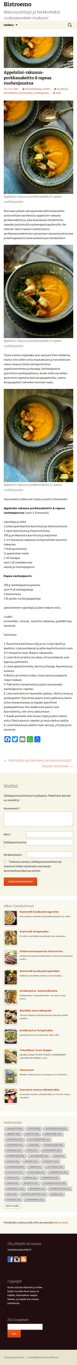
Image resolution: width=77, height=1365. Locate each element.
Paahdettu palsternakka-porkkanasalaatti (37, 760)
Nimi (8, 834)
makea (35, 1167)
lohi (34, 1145)
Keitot (46, 89)
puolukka (36, 1172)
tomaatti (51, 1161)
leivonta (15, 1145)
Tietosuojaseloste (14, 1357)
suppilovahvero (34, 1194)
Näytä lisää (12, 1206)
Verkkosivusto (13, 855)
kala (11, 1194)
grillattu (15, 1172)
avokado (15, 1139)
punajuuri (54, 1145)
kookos (14, 1199)
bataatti (31, 1183)
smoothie (53, 1134)
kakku (57, 1194)
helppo (31, 1161)
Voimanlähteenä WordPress (43, 1357)
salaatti (14, 1128)
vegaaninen (39, 1156)
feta (32, 1150)
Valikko (9, 25)
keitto (32, 1134)
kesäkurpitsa (60, 1188)
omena (30, 1178)
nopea (13, 1178)
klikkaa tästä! (60, 1222)
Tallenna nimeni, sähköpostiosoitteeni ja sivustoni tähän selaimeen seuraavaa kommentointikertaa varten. (32, 866)
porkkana (15, 1156)
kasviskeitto (11, 93)
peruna (14, 1150)
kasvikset (62, 89)
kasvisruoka (25, 93)
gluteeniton (39, 1139)
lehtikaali (55, 1167)
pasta (34, 1128)
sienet (13, 1134)
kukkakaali (35, 1199)
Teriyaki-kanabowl (57, 766)
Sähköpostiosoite (15, 844)
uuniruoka (15, 1167)
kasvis (13, 1161)
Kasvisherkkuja (33, 89)
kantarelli (15, 1188)
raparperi (50, 1178)
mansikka (37, 1188)
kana (59, 1156)
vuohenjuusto (41, 93)
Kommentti (12, 808)
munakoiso (58, 1172)
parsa (12, 1183)
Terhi (58, 93)
